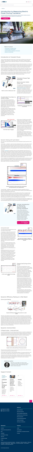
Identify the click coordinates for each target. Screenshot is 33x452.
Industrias (19, 425)
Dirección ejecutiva (20, 411)
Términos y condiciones (21, 421)
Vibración (2, 436)
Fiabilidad (2, 433)
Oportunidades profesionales (22, 413)
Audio (18, 428)
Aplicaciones (3, 425)
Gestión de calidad (20, 420)
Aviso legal (18, 442)
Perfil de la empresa (19, 443)
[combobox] (16, 5)
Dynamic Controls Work (9, 52)
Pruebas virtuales (4, 438)
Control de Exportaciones (21, 418)
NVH (1, 431)
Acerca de (19, 407)
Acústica (2, 428)
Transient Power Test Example (10, 49)
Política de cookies (23, 442)
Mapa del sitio (7, 443)
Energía (18, 433)
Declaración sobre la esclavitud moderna (8, 442)
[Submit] (2, 5)
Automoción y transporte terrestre (23, 431)
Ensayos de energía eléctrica (6, 429)
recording (6, 150)
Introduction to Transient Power (10, 48)
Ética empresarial (20, 416)
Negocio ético (13, 443)
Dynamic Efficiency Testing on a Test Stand (12, 50)
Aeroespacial (19, 429)
